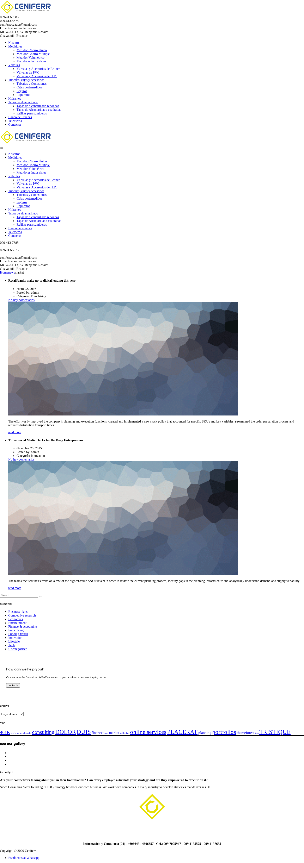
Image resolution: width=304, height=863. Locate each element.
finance (97, 733)
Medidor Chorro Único (32, 50)
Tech (11, 645)
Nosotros (14, 42)
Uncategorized (17, 649)
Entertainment (17, 623)
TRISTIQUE (275, 731)
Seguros (22, 91)
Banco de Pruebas (20, 117)
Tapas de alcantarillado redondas (38, 106)
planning (204, 733)
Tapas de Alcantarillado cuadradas (39, 109)
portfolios (224, 731)
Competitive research (22, 615)
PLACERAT (182, 731)
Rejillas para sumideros (32, 113)
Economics (15, 619)
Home (4, 272)
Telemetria (15, 121)
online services (148, 731)
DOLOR (65, 731)
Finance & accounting (22, 626)
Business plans (18, 611)
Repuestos (23, 94)
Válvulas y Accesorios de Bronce (38, 68)
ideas (105, 733)
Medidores (15, 46)
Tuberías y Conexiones (32, 83)
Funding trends (18, 634)
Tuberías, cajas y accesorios (26, 80)
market (114, 733)
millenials (124, 733)
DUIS (84, 731)
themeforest (245, 733)
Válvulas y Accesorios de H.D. (37, 76)
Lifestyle (14, 641)
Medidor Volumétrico (30, 57)
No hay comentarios (21, 300)
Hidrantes (14, 98)
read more (14, 432)
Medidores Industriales (31, 61)
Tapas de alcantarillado (23, 102)
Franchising (16, 630)
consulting (43, 732)
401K (5, 732)
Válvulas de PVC (28, 72)
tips (257, 733)
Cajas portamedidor (29, 87)
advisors (15, 733)
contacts (13, 685)
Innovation (15, 637)
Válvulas (14, 65)
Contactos (14, 124)
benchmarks (25, 733)
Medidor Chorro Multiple (33, 54)
